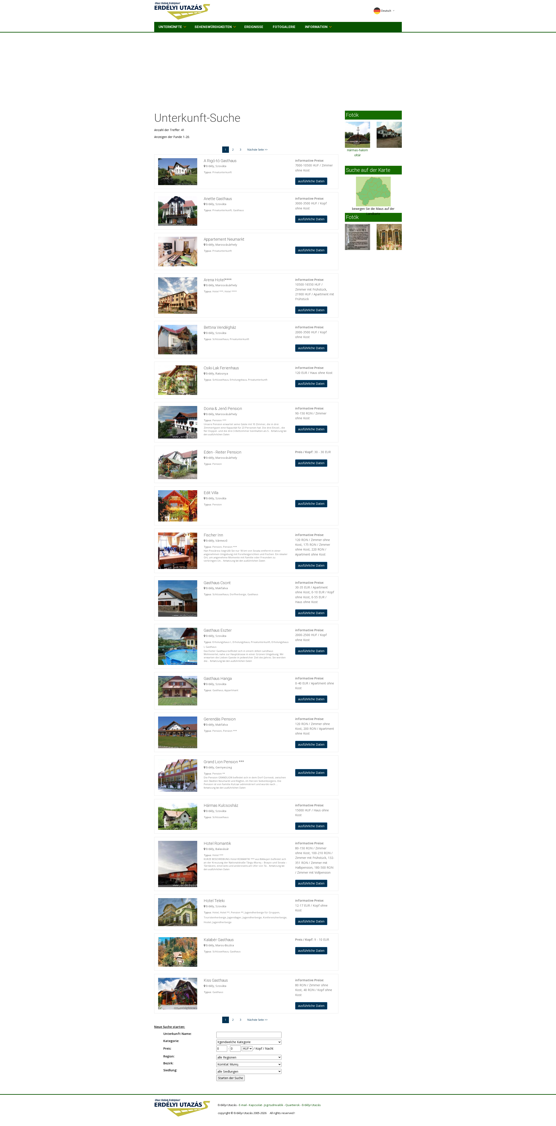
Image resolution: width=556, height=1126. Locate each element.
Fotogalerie (284, 27)
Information (316, 27)
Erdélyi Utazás (311, 1105)
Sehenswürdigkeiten (213, 27)
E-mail (243, 1105)
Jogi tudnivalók (273, 1105)
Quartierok (292, 1105)
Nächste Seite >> (257, 149)
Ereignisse (253, 27)
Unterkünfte (170, 27)
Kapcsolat (255, 1105)
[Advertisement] (278, 65)
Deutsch (386, 11)
